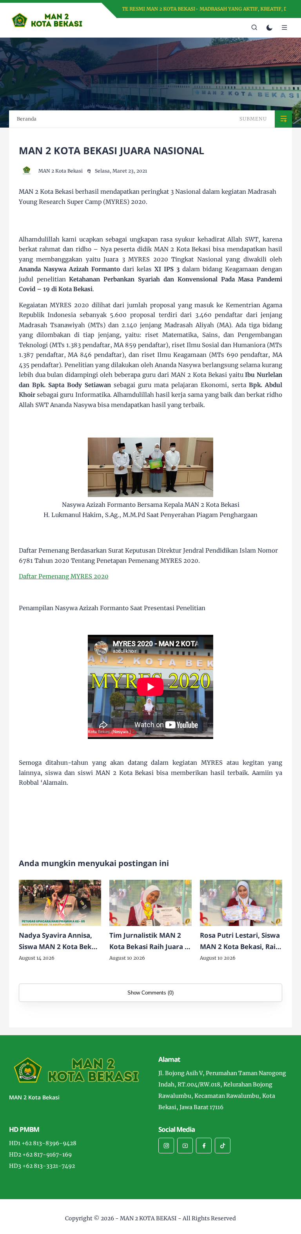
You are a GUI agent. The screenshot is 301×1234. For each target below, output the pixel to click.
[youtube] (185, 1145)
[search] (254, 28)
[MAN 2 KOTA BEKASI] (47, 19)
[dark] (269, 28)
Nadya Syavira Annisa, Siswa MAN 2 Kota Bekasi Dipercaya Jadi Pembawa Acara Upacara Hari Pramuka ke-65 (60, 942)
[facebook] (204, 1145)
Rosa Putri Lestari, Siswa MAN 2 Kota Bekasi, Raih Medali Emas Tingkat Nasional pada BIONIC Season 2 (240, 942)
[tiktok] (222, 1145)
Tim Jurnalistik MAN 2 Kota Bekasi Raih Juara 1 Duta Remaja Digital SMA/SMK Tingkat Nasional (149, 942)
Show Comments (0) (150, 993)
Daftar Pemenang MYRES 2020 (64, 576)
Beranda (26, 119)
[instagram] (166, 1145)
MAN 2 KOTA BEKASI (148, 1218)
